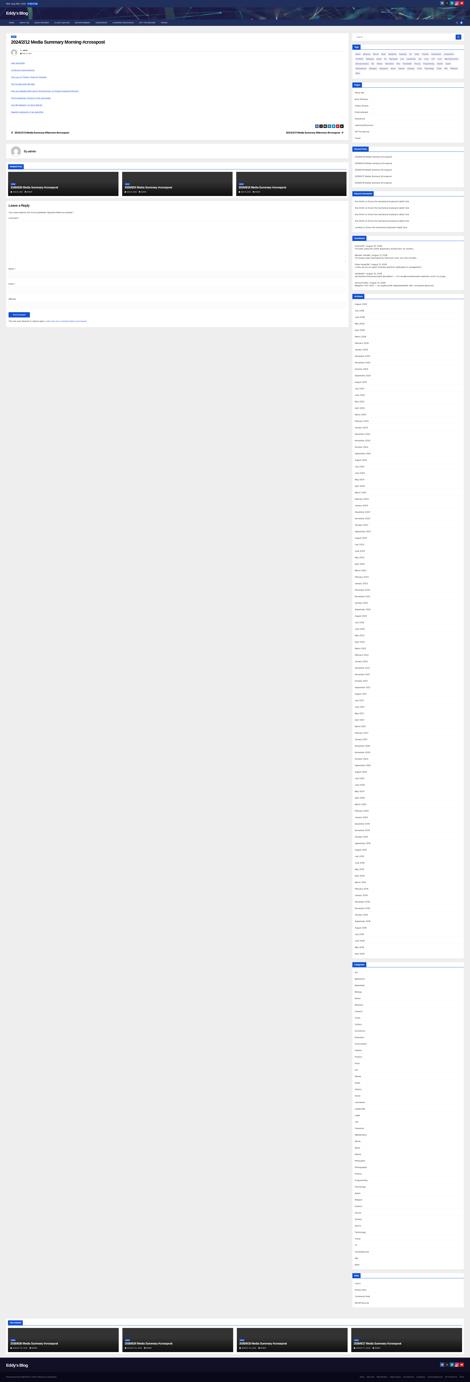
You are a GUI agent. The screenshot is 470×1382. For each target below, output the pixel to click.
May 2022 (359, 635)
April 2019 (359, 876)
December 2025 (362, 356)
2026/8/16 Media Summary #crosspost (373, 183)
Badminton (360, 979)
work (358, 73)
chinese (425, 54)
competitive (449, 54)
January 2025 (361, 427)
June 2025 (360, 395)
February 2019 (361, 889)
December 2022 (362, 590)
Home (11, 23)
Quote (358, 1193)
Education (359, 1037)
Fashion (358, 1050)
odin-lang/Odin (18, 63)
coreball (359, 227)
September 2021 (362, 687)
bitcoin (376, 54)
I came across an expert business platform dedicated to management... (389, 267)
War (356, 1258)
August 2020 (361, 772)
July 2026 (359, 310)
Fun (356, 1070)
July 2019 (359, 856)
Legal (357, 1115)
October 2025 (361, 369)
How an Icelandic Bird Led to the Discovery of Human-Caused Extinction (45, 91)
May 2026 (359, 323)
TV (356, 1245)
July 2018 (359, 934)
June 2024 (360, 473)
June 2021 (360, 707)
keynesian (393, 59)
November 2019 (362, 830)
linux (426, 59)
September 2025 (363, 375)
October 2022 (361, 603)
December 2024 (362, 434)
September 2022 (363, 609)
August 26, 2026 (20, 1348)
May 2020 (359, 791)
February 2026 (362, 343)
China (417, 54)
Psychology (360, 1187)
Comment (14, 218)
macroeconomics (451, 59)
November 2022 (362, 596)
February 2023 (362, 577)
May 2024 (359, 479)
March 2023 (360, 570)
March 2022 (360, 648)
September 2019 (362, 843)
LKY (433, 59)
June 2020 (360, 785)
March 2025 (360, 414)
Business (359, 1005)
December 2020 (362, 746)
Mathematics (361, 1135)
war (445, 68)
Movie (358, 1141)
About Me (24, 23)
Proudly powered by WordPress (18, 1377)
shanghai (373, 68)
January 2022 (361, 661)
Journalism (360, 1102)
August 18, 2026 (249, 1348)
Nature (358, 1154)
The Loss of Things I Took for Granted (28, 77)
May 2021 (359, 713)
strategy (410, 68)
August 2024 (361, 460)
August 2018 (361, 928)
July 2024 (359, 466)
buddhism (392, 54)
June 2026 (360, 317)
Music (357, 1148)
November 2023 (362, 518)
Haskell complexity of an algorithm (27, 112)
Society (358, 1219)
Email (12, 284)
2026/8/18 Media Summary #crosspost (262, 187)
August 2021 (361, 694)
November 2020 (362, 752)
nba (398, 64)
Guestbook (101, 23)
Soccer (358, 1213)
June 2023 (360, 551)
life (419, 59)
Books (358, 998)
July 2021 (359, 700)
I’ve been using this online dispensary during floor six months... (384, 248)
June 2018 (360, 941)
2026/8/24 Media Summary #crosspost (148, 187)
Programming (361, 1180)
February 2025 (362, 421)
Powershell (407, 64)
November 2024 (362, 440)
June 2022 (360, 629)
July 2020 (359, 778)
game (379, 59)
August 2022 (361, 616)
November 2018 (362, 908)
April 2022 (360, 642)
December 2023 (362, 512)
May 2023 (359, 557)
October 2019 (361, 837)
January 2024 (361, 505)
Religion (358, 1200)
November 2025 (362, 362)
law (402, 59)
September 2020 (363, 765)
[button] (457, 22)
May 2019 (359, 869)
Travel (164, 23)
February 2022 (362, 655)
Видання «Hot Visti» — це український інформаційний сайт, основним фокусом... (395, 285)
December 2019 (362, 824)
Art (356, 972)
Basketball (360, 985)
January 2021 (361, 739)
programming (428, 64)
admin (25, 50)
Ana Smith (359, 201)
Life (356, 1122)
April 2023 (360, 564)
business (402, 54)
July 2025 (359, 388)
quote (448, 64)
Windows (454, 68)
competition (436, 54)
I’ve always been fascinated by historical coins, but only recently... (386, 258)
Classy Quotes (62, 23)
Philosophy (360, 1161)
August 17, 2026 (363, 1348)
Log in (358, 1283)
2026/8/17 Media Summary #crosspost (373, 176)
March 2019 (360, 882)
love (440, 59)
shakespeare (361, 68)
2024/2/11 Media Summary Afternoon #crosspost (313, 132)
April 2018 (359, 954)
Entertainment (82, 23)
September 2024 (363, 453)
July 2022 (359, 622)
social (393, 68)
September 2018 (362, 921)
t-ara (419, 68)
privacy (417, 64)
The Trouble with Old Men (23, 84)
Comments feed (362, 1296)
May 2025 (359, 401)
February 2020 (362, 811)
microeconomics (362, 64)
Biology (358, 992)
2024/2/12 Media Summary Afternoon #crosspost (42, 132)
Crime (357, 1018)
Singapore (384, 68)
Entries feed (360, 1290)
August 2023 (361, 538)
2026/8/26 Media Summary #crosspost (34, 187)
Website (12, 299)
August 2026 (361, 304)
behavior (366, 54)
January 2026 (361, 349)
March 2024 (360, 492)
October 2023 (361, 525)
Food (357, 1063)
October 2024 (361, 447)
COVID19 (359, 59)
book (384, 54)
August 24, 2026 (134, 1348)
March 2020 (360, 804)
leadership (411, 59)
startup (401, 68)
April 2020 (360, 798)
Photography (361, 1167)
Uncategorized (362, 1251)
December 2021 (362, 668)
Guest (357, 1083)
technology (429, 68)
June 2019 (360, 863)
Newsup (41, 1377)
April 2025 (360, 408)
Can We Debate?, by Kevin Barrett (26, 105)
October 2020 (361, 759)
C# (410, 54)
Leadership (360, 1109)
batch (358, 54)
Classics (359, 1011)
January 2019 (361, 895)
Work (14, 37)
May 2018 (359, 947)
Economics (360, 1031)
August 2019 (361, 850)
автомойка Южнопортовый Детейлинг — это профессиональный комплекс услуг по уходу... (401, 276)
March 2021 (360, 726)
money (379, 64)
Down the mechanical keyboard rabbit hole (388, 201)
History (358, 1089)
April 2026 (360, 330)
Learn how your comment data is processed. (66, 321)
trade (439, 68)
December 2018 (362, 902)
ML (373, 64)
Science (358, 1206)
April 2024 (360, 486)
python (440, 64)
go (385, 59)
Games (358, 1076)
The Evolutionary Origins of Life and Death (31, 98)
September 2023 (363, 531)
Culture (358, 1024)
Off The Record (147, 23)
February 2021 (361, 733)
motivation (389, 64)
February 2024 (362, 499)
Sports (358, 1225)
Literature (359, 1128)
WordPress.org (362, 1303)
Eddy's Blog (17, 13)
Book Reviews (42, 23)
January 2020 (361, 817)
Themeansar (51, 1377)
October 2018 (361, 915)
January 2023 (361, 583)
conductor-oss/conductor (23, 70)
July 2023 (359, 544)
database (370, 59)
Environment (361, 1044)
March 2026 (360, 336)
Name (12, 269)
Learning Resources (123, 23)
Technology (360, 1232)
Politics (358, 1174)
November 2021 (362, 674)
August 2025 (361, 382)
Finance (358, 1057)
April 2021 (359, 720)
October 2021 (361, 681)
